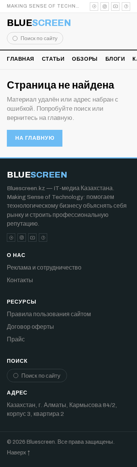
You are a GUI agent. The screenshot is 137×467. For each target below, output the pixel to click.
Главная (20, 59)
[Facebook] (126, 6)
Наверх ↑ (18, 452)
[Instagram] (104, 6)
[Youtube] (115, 6)
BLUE (39, 22)
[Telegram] (94, 6)
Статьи (53, 59)
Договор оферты (30, 326)
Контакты (20, 280)
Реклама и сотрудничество (44, 267)
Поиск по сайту (39, 38)
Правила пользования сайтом (49, 314)
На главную (34, 138)
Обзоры (84, 59)
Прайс (16, 339)
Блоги (115, 59)
